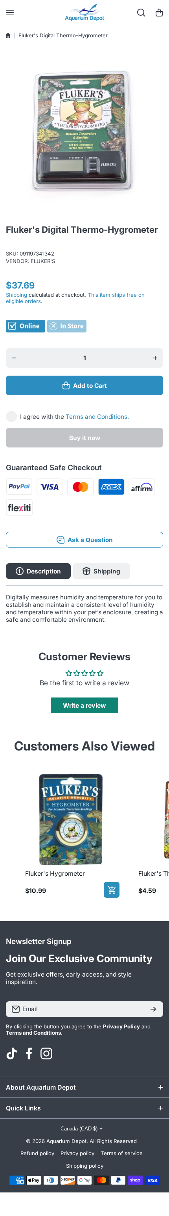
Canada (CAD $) (79, 1129)
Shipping (16, 295)
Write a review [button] (84, 705)
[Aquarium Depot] (84, 12)
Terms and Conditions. (97, 416)
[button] (159, 12)
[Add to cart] (111, 890)
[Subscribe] (153, 1009)
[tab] (101, 571)
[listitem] (71, 834)
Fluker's (43, 261)
